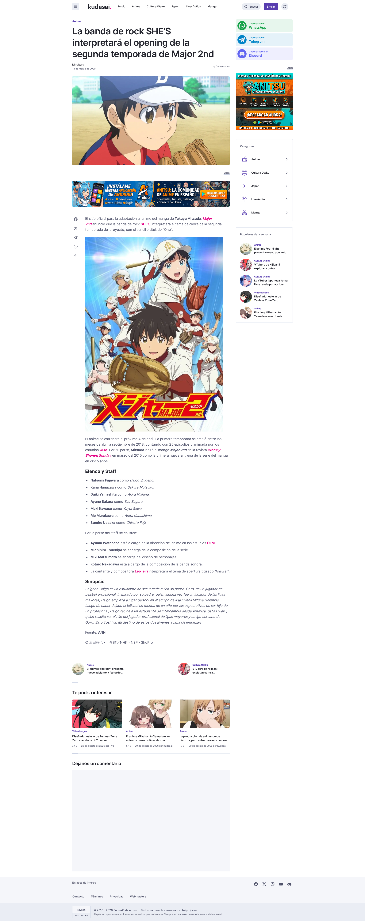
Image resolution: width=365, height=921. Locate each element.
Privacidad (117, 896)
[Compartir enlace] (75, 255)
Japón (175, 6)
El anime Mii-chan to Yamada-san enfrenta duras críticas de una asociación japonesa (148, 740)
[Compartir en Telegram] (75, 237)
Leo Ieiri (141, 571)
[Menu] (75, 6)
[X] (264, 884)
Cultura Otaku (156, 6)
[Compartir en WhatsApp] (75, 246)
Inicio (121, 6)
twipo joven (189, 910)
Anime (136, 6)
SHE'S (146, 224)
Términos (97, 896)
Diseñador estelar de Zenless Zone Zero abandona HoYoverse (94, 738)
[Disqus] (151, 820)
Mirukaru (78, 64)
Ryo (112, 745)
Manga (212, 6)
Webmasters (138, 896)
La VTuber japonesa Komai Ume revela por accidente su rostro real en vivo (271, 284)
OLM (103, 450)
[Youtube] (281, 884)
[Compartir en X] (75, 228)
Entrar (271, 6)
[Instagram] (272, 884)
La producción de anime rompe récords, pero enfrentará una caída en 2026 (204, 740)
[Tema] (284, 6)
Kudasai (167, 745)
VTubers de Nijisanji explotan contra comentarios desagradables (210, 672)
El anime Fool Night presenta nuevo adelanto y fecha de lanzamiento (105, 672)
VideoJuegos (79, 731)
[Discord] (289, 884)
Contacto (78, 896)
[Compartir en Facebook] (75, 219)
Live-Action (193, 6)
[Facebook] (255, 884)
